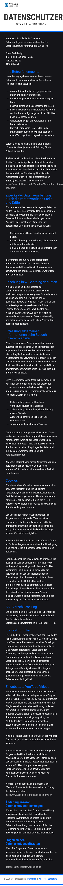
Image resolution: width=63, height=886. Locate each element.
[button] (57, 4)
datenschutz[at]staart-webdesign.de (23, 866)
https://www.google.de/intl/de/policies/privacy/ (29, 794)
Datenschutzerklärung (48, 879)
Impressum (31, 879)
